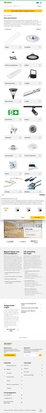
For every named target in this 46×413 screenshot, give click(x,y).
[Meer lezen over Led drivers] (40, 173)
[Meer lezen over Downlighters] (40, 47)
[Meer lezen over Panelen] (20, 47)
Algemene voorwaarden (19, 410)
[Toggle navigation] (40, 2)
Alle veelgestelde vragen (11, 330)
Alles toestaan (37, 217)
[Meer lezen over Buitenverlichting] (20, 101)
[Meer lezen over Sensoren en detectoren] (40, 155)
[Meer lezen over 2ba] (37, 2)
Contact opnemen (31, 234)
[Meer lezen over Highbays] (40, 65)
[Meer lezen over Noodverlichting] (20, 119)
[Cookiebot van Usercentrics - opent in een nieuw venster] (40, 195)
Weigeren (23, 217)
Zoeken (39, 6)
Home (5, 15)
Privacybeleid (27, 410)
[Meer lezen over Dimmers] (20, 173)
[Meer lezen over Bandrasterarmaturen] (20, 83)
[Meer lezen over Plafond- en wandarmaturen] (20, 65)
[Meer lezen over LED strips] (20, 192)
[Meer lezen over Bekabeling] (40, 192)
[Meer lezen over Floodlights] (40, 83)
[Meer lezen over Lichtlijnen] (40, 101)
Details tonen (40, 214)
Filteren (39, 29)
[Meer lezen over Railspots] (40, 119)
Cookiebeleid (33, 410)
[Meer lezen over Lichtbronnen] (20, 137)
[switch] (17, 210)
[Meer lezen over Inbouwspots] (40, 137)
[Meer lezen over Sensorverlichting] (20, 155)
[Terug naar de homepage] (8, 2)
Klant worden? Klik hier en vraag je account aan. (23, 10)
